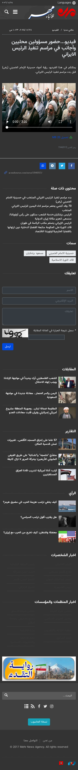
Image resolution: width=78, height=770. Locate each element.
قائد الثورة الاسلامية (63, 260)
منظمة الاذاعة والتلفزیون (58, 630)
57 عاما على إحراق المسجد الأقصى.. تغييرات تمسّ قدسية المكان (32, 442)
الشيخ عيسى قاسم (24, 579)
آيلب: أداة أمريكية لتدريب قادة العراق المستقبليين (36, 473)
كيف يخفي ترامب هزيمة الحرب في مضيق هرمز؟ (30, 502)
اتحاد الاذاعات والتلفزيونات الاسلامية (22, 640)
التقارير (70, 431)
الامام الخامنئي (63, 564)
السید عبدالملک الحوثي (59, 579)
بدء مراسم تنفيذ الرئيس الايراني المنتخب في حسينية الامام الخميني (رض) (39, 200)
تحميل (60, 137)
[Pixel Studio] (59, 763)
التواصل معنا (30, 740)
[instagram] (51, 707)
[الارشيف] (26, 707)
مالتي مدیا (69, 30)
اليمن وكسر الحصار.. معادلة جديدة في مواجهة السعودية (31, 395)
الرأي (72, 493)
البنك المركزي (64, 638)
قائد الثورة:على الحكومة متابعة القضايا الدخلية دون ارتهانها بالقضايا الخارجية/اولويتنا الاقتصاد (40, 229)
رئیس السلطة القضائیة (22, 564)
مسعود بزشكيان (34, 253)
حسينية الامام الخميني (61, 253)
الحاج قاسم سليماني (60, 572)
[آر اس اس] (32, 707)
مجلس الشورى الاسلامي (58, 619)
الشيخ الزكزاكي (27, 587)
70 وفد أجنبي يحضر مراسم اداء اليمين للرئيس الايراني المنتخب (42, 208)
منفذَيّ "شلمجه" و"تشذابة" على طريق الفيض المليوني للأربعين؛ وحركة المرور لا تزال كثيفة (32, 457)
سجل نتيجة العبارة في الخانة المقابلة (54, 331)
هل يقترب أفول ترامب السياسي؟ (39, 517)
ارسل (8, 346)
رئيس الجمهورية (63, 587)
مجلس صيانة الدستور (23, 611)
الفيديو (55, 30)
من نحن (47, 740)
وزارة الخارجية (27, 630)
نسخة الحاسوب (39, 722)
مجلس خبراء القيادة (61, 611)
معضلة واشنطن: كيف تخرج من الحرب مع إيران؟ (30, 532)
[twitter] (45, 707)
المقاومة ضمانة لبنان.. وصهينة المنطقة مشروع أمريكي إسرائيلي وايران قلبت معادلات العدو (31, 411)
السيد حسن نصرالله (24, 572)
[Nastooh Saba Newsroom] (70, 763)
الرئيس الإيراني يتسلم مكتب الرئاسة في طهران (46, 223)
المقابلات (69, 369)
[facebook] (39, 707)
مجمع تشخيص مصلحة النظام (22, 621)
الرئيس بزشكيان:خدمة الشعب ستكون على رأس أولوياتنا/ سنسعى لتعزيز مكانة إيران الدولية (40, 217)
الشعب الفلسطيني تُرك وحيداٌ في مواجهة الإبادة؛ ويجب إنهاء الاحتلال (30, 380)
